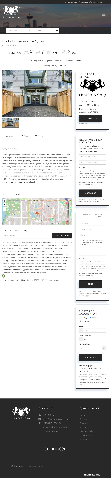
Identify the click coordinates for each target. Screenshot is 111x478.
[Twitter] (64, 449)
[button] (57, 30)
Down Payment (86, 335)
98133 (36, 280)
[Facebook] (47, 449)
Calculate (90, 358)
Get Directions (62, 236)
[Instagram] (58, 449)
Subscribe (90, 193)
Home (4, 280)
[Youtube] (53, 449)
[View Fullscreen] (4, 209)
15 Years (85, 321)
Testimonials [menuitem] (86, 431)
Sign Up (99, 2)
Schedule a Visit (99, 216)
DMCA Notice (42, 466)
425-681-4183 (89, 105)
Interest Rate (85, 344)
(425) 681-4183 (71, 2)
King (23, 280)
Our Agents (83, 123)
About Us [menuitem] (84, 427)
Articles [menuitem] (83, 439)
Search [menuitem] (83, 419)
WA (17, 280)
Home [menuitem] (82, 415)
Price (81, 326)
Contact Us (91, 118)
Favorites (84, 2)
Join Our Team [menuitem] (87, 435)
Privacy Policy (89, 184)
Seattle (29, 280)
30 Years (95, 318)
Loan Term (83, 318)
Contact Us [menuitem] (85, 423)
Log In (93, 2)
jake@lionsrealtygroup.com (57, 419)
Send (90, 284)
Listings (11, 280)
